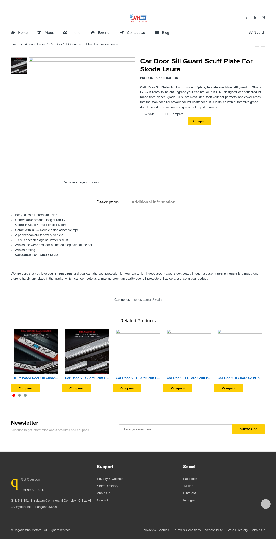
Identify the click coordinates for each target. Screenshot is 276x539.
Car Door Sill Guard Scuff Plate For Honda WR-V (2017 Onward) (87, 378)
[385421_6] (19, 65)
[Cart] (247, 17)
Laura (41, 44)
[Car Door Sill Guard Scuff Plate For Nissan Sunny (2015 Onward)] (138, 351)
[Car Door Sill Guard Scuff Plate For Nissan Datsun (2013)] (189, 351)
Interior (136, 299)
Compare (199, 121)
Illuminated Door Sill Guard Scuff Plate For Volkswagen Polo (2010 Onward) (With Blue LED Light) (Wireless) (36, 378)
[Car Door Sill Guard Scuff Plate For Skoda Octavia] (257, 44)
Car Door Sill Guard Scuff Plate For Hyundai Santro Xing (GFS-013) (240, 378)
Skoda (28, 44)
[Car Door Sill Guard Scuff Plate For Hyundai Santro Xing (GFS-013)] (240, 351)
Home (15, 44)
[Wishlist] (255, 17)
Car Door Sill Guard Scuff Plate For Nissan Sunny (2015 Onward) (138, 378)
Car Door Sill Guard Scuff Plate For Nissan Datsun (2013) (189, 378)
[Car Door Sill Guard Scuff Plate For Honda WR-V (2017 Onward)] (87, 351)
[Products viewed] (266, 504)
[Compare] (263, 17)
